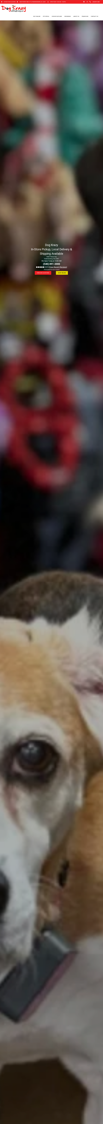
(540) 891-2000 (51, 264)
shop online (62, 272)
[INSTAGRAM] (87, 2)
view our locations (43, 272)
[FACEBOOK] (84, 2)
